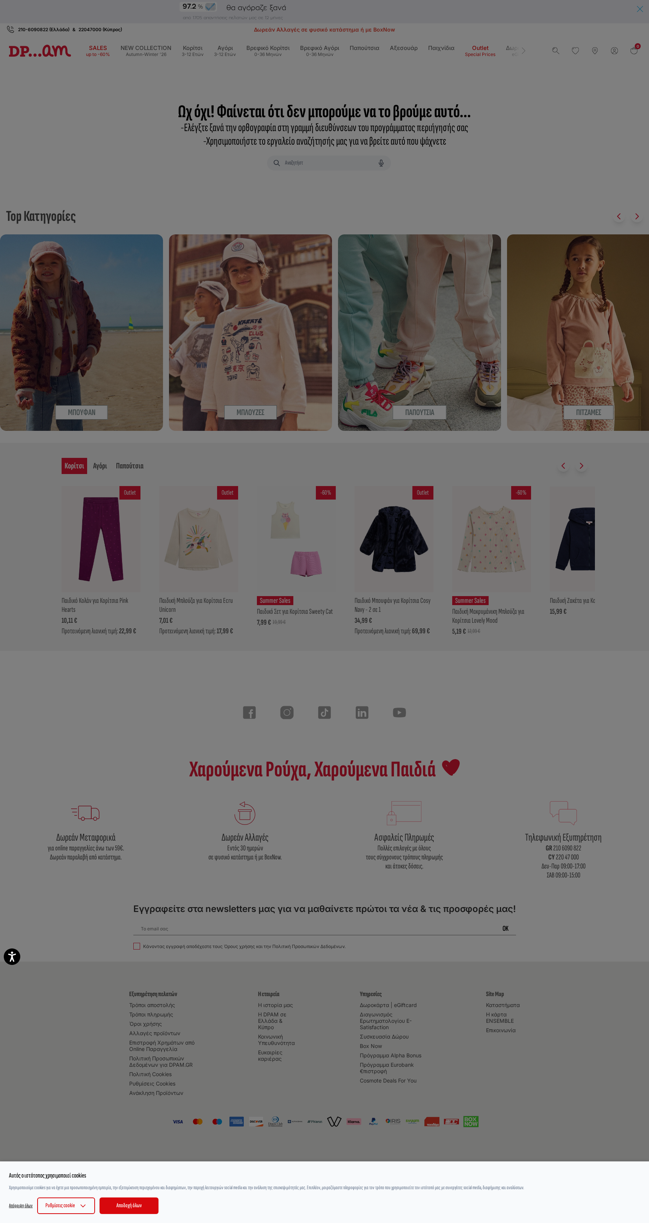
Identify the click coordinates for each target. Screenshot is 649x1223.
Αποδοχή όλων (129, 1205)
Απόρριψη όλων (21, 1205)
